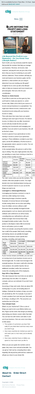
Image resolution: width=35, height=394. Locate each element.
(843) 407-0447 (14, 4)
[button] (18, 19)
